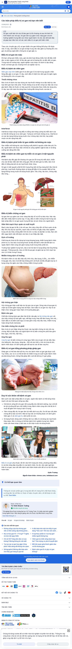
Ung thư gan (6, 340)
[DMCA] (20, 615)
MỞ (68, 2)
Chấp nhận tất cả (52, 644)
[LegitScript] (40, 615)
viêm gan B (18, 416)
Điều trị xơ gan (7, 463)
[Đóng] (2, 2)
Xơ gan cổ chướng (19, 520)
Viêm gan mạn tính (8, 72)
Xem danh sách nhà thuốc (36, 560)
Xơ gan (10, 520)
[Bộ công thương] (6, 615)
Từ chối (19, 644)
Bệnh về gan (30, 520)
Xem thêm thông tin (9, 516)
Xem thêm (12, 495)
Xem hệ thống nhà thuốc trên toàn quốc (36, 556)
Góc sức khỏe (8, 15)
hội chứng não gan (46, 316)
